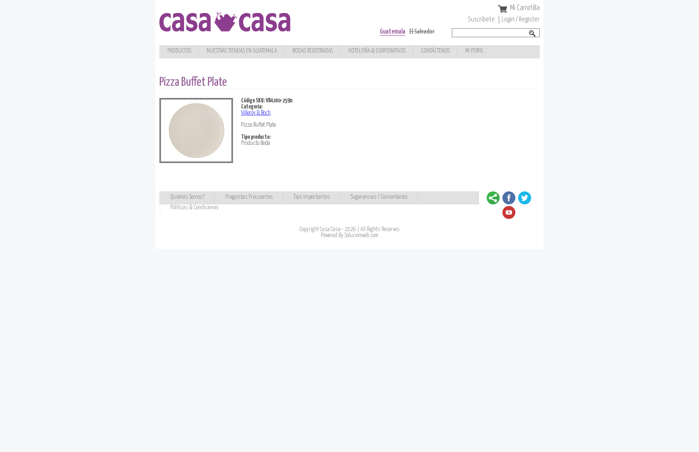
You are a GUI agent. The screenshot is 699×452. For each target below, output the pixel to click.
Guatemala (392, 31)
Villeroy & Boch (256, 113)
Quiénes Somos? (187, 197)
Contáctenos (435, 51)
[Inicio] (224, 29)
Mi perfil (474, 51)
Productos (179, 51)
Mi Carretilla (525, 8)
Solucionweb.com (361, 235)
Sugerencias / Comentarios (379, 197)
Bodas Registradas (312, 51)
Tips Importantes (312, 197)
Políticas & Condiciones (194, 207)
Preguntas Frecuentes (249, 197)
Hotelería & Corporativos (377, 51)
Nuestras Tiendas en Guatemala (242, 51)
